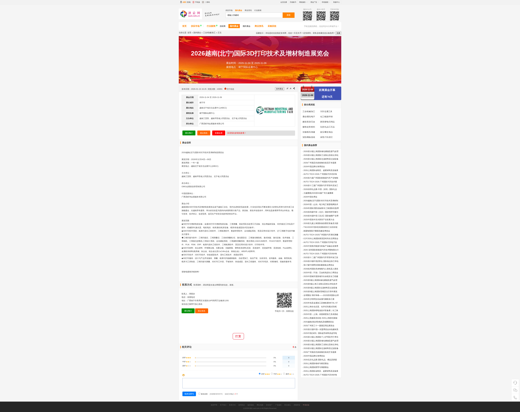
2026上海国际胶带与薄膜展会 (316, 367)
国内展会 (238, 10)
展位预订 (189, 133)
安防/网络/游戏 (309, 137)
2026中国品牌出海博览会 (314, 166)
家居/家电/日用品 (327, 122)
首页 (184, 26)
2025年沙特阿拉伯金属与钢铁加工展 (318, 299)
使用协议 (241, 405)
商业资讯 (248, 10)
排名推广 (269, 405)
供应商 (222, 26)
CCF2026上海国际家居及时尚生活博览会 (320, 238)
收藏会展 (218, 133)
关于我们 (223, 405)
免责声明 (214, 405)
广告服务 (278, 405)
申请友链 (306, 405)
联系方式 (232, 405)
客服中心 (336, 2)
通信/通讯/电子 (309, 117)
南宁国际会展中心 (207, 113)
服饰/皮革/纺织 (309, 127)
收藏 (338, 33)
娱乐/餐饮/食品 (326, 132)
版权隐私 (251, 405)
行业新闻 (257, 10)
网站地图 (260, 405)
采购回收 (272, 26)
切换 (188, 2)
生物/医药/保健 (309, 132)
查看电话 (191, 297)
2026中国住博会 (310, 197)
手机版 (197, 2)
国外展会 (246, 26)
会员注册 (283, 2)
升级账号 (293, 2)
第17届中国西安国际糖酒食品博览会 (318, 265)
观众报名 (204, 133)
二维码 (207, 2)
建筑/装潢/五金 (309, 122)
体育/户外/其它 (326, 137)
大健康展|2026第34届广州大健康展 (318, 193)
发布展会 (279, 89)
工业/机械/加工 (209, 33)
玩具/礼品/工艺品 (327, 127)
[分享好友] (294, 88)
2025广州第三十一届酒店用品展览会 (318, 325)
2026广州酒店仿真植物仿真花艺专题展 (319, 163)
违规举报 (297, 405)
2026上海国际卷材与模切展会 (316, 363)
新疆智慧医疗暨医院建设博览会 (316, 231)
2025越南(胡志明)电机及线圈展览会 (318, 322)
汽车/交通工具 (326, 111)
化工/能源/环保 (326, 117)
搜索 (288, 15)
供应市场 (229, 10)
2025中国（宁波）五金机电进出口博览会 (320, 272)
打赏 (238, 336)
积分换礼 (287, 405)
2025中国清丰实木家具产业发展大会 (318, 219)
